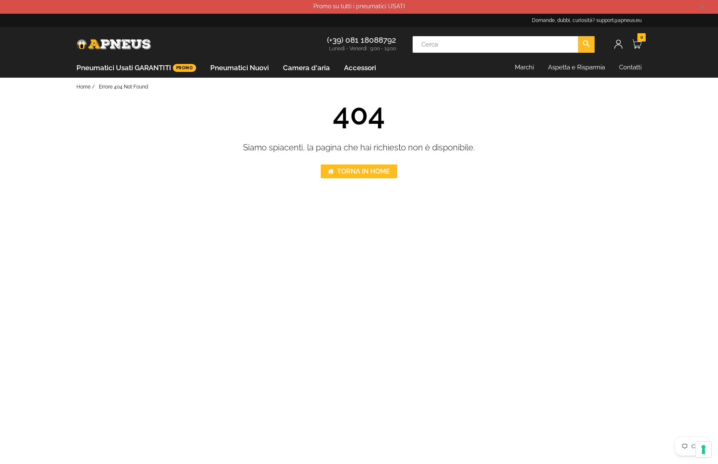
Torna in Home (363, 171)
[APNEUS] (113, 43)
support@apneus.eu (619, 20)
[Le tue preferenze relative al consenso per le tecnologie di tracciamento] (703, 449)
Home (83, 87)
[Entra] (618, 44)
